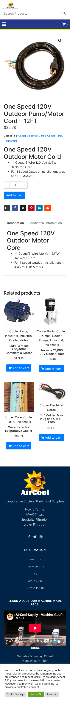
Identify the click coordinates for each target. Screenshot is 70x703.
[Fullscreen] (64, 641)
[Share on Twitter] (23, 208)
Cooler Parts (54, 135)
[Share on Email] (7, 208)
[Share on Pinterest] (31, 208)
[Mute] (50, 642)
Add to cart (14, 195)
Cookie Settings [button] (15, 694)
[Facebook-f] (29, 537)
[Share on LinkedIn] (39, 208)
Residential (10, 140)
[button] (60, 40)
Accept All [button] (35, 694)
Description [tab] (15, 223)
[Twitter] (35, 537)
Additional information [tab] (46, 223)
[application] (35, 628)
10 (6, 642)
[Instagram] (41, 537)
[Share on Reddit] (47, 208)
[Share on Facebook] (15, 208)
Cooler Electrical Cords (32, 135)
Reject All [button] (52, 694)
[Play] (11, 642)
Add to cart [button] (21, 368)
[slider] (57, 641)
